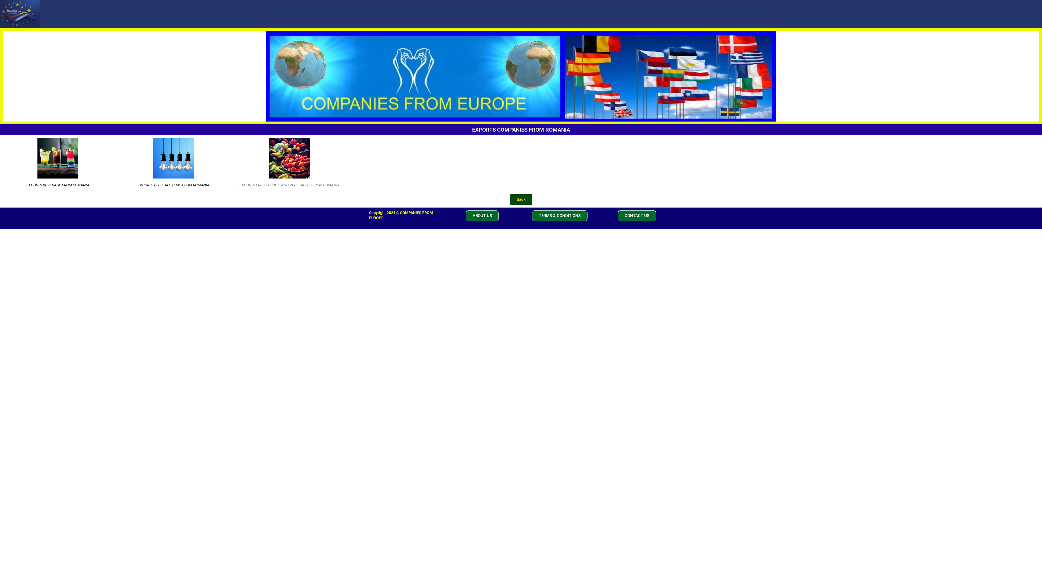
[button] (482, 215)
